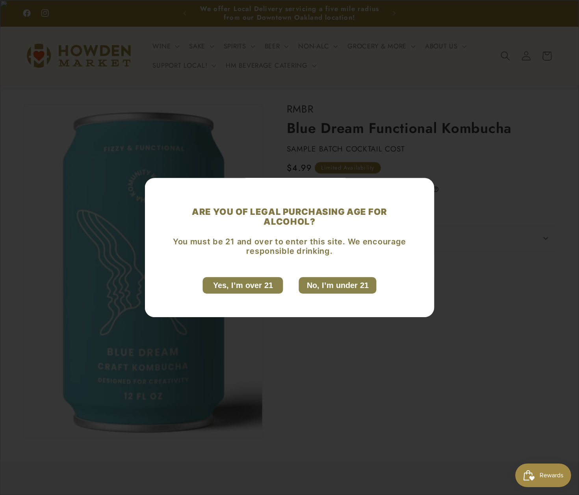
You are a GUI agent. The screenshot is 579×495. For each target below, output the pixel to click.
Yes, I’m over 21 (243, 285)
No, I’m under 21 (338, 285)
